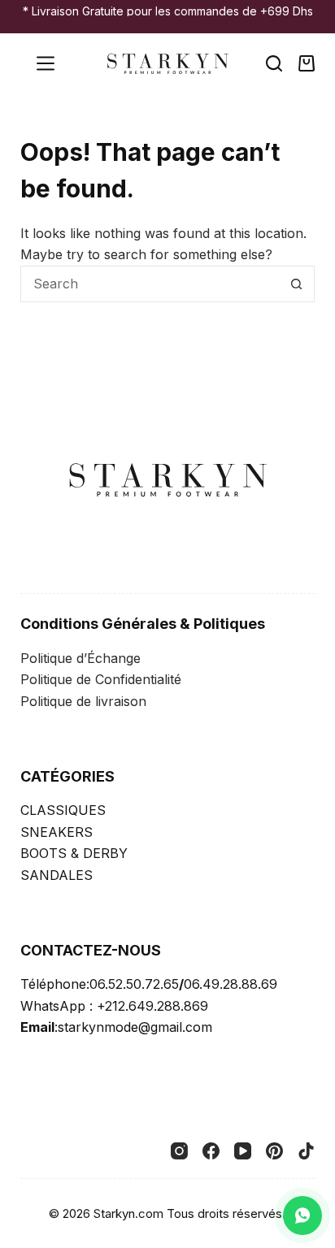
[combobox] (150, 284)
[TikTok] (306, 1150)
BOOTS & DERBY (74, 853)
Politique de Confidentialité (100, 679)
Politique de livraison (83, 701)
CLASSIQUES (63, 810)
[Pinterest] (274, 1150)
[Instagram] (179, 1150)
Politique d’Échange (80, 658)
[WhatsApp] (302, 1215)
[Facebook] (211, 1150)
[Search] (274, 63)
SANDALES (56, 875)
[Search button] (296, 283)
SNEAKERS (56, 832)
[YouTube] (242, 1150)
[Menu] (45, 63)
